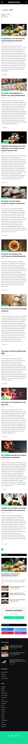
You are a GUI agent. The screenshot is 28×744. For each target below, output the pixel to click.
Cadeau (3, 691)
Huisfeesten (4, 707)
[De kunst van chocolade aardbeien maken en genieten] (14, 193)
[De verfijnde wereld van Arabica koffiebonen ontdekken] (14, 447)
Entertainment (4, 693)
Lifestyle (3, 711)
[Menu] (2, 2)
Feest (2, 699)
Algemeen (3, 686)
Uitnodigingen (4, 720)
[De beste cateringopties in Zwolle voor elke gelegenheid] (14, 85)
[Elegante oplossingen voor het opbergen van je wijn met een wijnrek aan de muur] (14, 137)
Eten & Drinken (5, 35)
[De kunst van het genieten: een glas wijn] (14, 394)
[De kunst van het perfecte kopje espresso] (14, 300)
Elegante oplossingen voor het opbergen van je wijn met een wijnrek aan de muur (13, 148)
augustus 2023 (4, 678)
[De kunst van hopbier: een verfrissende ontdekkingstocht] (14, 245)
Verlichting (3, 724)
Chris (8, 14)
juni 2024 (3, 674)
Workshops (3, 726)
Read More (4, 74)
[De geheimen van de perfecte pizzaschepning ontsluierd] (14, 30)
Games (2, 705)
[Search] (26, 2)
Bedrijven (3, 689)
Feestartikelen (4, 701)
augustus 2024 (4, 672)
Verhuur (3, 722)
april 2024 (3, 676)
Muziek (2, 716)
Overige (3, 718)
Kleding (3, 709)
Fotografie (3, 703)
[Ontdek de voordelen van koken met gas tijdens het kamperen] (14, 499)
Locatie (2, 714)
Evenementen (4, 697)
